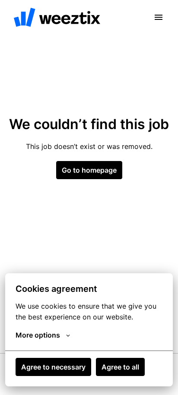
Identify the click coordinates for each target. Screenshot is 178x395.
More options (38, 335)
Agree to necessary (53, 367)
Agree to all (120, 367)
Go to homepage (89, 170)
